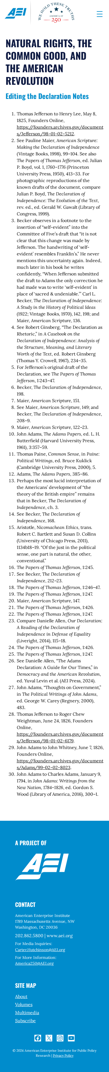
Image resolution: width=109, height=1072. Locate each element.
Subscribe (25, 1020)
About (21, 996)
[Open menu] (100, 14)
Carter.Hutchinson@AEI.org (40, 949)
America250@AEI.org (34, 963)
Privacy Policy (63, 1055)
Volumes (23, 1004)
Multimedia (27, 1012)
